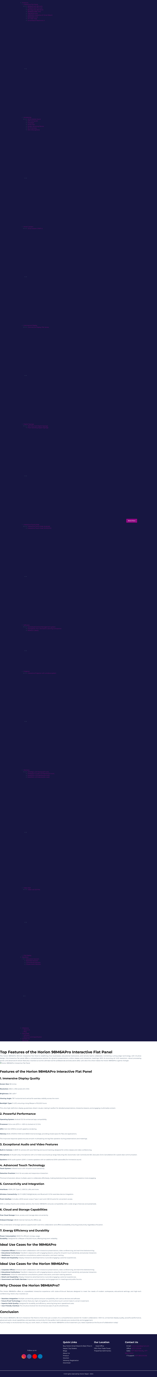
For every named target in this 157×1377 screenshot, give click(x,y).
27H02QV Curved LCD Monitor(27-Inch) (41, 773)
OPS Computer (33, 121)
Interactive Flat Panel (31, 4)
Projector (27, 671)
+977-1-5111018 (136, 1348)
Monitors (26, 770)
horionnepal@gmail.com (140, 1346)
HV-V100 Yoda (32, 19)
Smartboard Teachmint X (36, 20)
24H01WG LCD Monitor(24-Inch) (39, 777)
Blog (25, 1031)
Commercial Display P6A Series (38, 327)
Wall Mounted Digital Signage (38, 426)
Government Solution (33, 964)
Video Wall (27, 888)
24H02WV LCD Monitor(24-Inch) (39, 775)
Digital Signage (29, 424)
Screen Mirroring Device (36, 126)
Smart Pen (31, 124)
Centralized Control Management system (42, 627)
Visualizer (31, 123)
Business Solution (32, 961)
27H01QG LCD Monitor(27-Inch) (38, 772)
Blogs (65, 1351)
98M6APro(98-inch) (34, 11)
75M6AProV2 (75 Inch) (35, 8)
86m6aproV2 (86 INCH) (35, 10)
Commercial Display (30, 325)
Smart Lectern (28, 227)
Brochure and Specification (33, 1037)
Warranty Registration (71, 1360)
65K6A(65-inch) (33, 17)
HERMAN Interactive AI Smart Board (40, 15)
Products (25, 3)
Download (25, 1033)
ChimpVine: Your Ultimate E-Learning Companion (45, 628)
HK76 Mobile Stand (34, 119)
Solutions (25, 957)
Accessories (27, 117)
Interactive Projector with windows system (42, 673)
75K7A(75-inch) (33, 13)
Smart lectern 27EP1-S (35, 228)
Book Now (131, 521)
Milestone (25, 1028)
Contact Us (26, 1039)
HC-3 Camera (32, 128)
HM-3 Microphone (34, 130)
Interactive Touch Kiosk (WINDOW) (39, 528)
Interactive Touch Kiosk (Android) (39, 526)
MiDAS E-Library (33, 630)
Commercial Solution (33, 962)
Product (66, 1355)
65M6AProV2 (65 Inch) (35, 6)
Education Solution (32, 959)
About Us (27, 1030)
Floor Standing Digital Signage (38, 428)
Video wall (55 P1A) (34, 889)
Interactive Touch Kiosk (31, 524)
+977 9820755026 (137, 1351)
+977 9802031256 (141, 1355)
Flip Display (27, 955)
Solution (66, 1358)
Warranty (25, 1040)
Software (27, 625)
